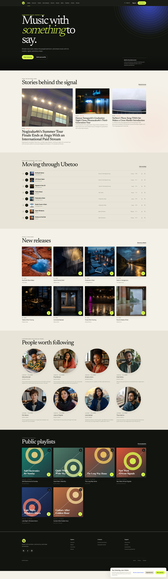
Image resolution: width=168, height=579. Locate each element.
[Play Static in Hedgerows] (143, 273)
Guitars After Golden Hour (61, 521)
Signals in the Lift (40, 185)
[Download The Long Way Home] (112, 450)
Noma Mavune (38, 174)
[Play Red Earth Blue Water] (49, 273)
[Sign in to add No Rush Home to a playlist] (145, 173)
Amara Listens (89, 377)
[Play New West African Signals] (143, 474)
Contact (126, 544)
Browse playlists (142, 443)
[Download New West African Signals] (143, 450)
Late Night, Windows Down (30, 521)
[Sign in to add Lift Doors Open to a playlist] (145, 180)
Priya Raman (57, 377)
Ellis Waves (25, 415)
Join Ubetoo (142, 3)
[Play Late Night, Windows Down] (49, 514)
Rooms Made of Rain (123, 320)
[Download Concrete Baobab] (80, 288)
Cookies (144, 560)
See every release (141, 242)
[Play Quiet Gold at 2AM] (80, 273)
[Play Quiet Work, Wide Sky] (80, 474)
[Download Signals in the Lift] (142, 186)
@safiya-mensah (26, 379)
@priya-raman (57, 379)
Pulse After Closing (90, 320)
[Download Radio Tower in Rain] (142, 205)
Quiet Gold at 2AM (59, 280)
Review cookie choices (138, 572)
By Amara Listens (26, 523)
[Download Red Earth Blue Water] (49, 249)
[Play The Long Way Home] (112, 474)
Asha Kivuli (119, 322)
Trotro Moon (39, 192)
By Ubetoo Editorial (121, 483)
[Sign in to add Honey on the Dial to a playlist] (145, 217)
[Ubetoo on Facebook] (27, 550)
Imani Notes (120, 377)
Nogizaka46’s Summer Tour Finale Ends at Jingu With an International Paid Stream (43, 135)
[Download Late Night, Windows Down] (49, 489)
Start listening (28, 57)
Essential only (149, 572)
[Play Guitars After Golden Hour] (80, 514)
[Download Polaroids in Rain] (142, 199)
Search (72, 544)
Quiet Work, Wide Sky (60, 481)
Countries (72, 547)
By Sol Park (87, 483)
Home (28, 3)
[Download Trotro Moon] (142, 192)
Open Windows (39, 211)
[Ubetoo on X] (23, 550)
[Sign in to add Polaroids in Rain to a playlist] (145, 199)
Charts (39, 3)
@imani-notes (120, 379)
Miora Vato (24, 282)
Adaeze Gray (56, 282)
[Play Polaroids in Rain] (112, 273)
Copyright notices (102, 544)
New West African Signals (124, 481)
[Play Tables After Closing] (49, 313)
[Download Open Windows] (142, 211)
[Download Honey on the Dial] (142, 217)
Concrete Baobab (59, 320)
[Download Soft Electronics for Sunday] (49, 450)
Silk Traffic (101, 192)
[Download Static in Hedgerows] (143, 249)
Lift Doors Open (40, 179)
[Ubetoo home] (23, 2)
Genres (52, 3)
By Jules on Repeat (58, 523)
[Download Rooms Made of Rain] (143, 288)
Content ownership (102, 542)
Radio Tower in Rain (41, 204)
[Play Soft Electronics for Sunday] (49, 474)
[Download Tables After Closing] (49, 288)
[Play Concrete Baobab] (80, 313)
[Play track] (26, 173)
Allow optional (160, 572)
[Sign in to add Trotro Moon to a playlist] (145, 192)
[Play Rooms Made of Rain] (143, 313)
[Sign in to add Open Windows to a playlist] (145, 211)
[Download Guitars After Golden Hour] (80, 489)
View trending (142, 166)
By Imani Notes (25, 483)
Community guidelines (130, 549)
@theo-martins (120, 417)
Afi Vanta (37, 193)
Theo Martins (120, 415)
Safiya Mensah (26, 377)
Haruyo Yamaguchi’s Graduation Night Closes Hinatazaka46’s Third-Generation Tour (92, 120)
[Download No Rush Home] (142, 173)
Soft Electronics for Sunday (30, 481)
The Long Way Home (91, 481)
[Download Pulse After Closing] (112, 288)
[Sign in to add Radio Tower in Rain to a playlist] (145, 205)
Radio (62, 3)
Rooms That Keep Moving (104, 173)
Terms (134, 560)
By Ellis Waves (57, 483)
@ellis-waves (25, 417)
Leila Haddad (88, 415)
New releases (46, 3)
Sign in (134, 3)
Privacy (139, 560)
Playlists (67, 3)
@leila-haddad (88, 417)
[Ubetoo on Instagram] (31, 550)
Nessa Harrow (88, 322)
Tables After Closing (28, 320)
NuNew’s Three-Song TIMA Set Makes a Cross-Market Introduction (128, 119)
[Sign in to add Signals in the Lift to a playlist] (145, 186)
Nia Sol (36, 212)
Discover (34, 3)
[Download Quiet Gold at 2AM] (80, 249)
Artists (72, 3)
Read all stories (142, 84)
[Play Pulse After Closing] (112, 313)
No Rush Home (39, 173)
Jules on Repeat (58, 415)
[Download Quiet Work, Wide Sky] (80, 450)
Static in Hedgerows (122, 280)
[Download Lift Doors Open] (142, 180)
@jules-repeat (57, 417)
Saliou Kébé (56, 322)
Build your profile (41, 57)
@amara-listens (88, 379)
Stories (77, 3)
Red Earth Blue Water (28, 280)
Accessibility (127, 547)
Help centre (127, 542)
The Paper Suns (38, 200)
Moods (57, 3)
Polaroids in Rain (40, 198)
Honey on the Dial (40, 217)
